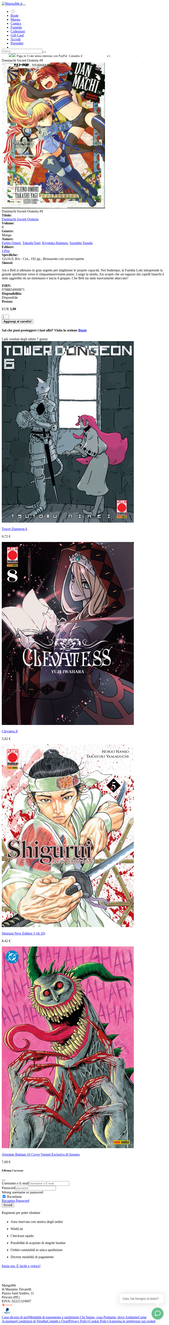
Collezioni (18, 31)
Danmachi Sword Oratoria (20, 219)
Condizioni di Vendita (32, 1321)
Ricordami (14, 1197)
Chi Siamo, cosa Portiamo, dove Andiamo (109, 1317)
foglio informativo (94, 56)
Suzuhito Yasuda (81, 243)
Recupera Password (15, 1200)
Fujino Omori (11, 243)
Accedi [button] (15, 39)
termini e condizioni (123, 56)
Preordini (17, 43)
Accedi (8, 1205)
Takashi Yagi (31, 243)
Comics (16, 23)
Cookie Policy (99, 1321)
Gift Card (17, 35)
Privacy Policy (79, 1321)
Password (8, 1188)
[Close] (3, 1180)
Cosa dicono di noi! (15, 1317)
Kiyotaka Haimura (55, 243)
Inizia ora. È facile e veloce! (21, 1266)
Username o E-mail (15, 1183)
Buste (14, 15)
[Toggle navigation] (24, 4)
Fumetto (16, 27)
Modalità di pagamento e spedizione (54, 1317)
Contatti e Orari (58, 1321)
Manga (15, 19)
